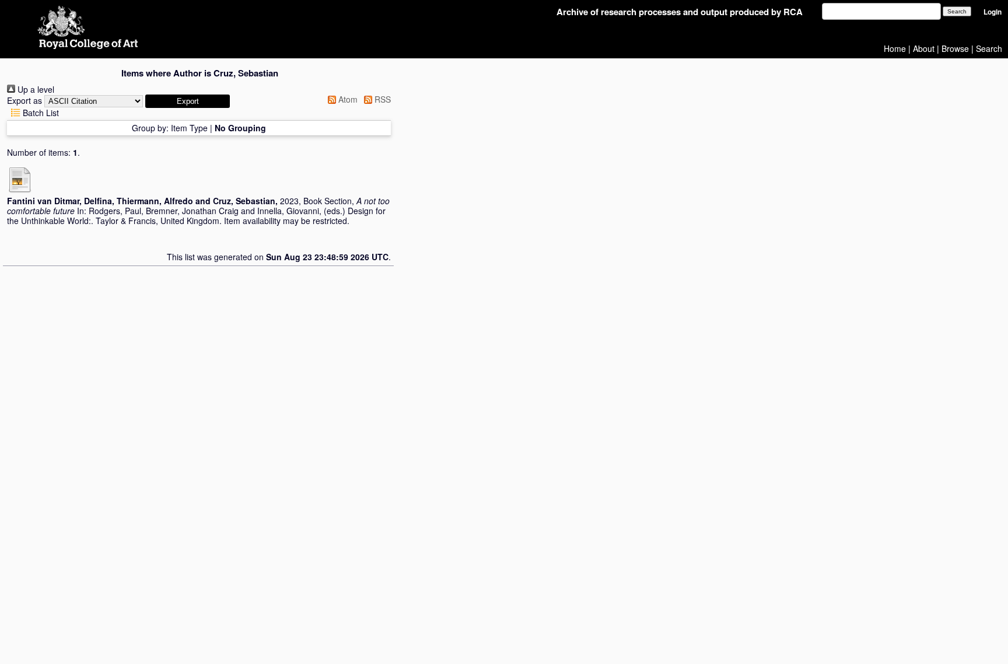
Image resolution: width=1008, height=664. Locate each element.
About (924, 48)
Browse (955, 48)
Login (993, 12)
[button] (187, 101)
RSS (381, 99)
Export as (24, 100)
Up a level (34, 89)
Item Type (189, 128)
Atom (347, 99)
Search (989, 48)
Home (895, 48)
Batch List (39, 112)
